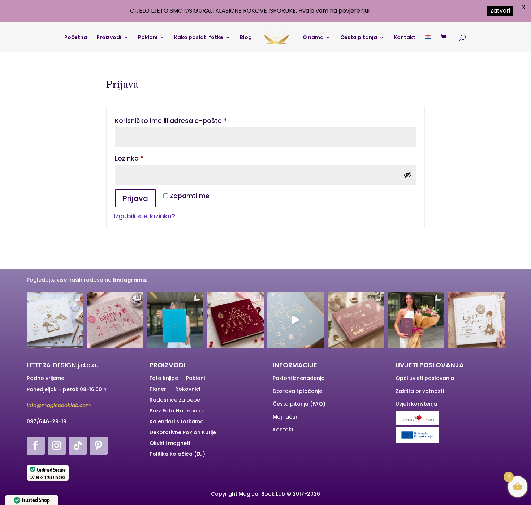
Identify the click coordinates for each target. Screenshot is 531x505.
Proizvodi (108, 38)
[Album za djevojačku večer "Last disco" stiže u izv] (476, 320)
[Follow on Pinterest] (99, 446)
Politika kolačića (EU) (177, 454)
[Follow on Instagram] (57, 446)
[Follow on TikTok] (78, 446)
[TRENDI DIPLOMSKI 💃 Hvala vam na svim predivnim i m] (175, 320)
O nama (313, 38)
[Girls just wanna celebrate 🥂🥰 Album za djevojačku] (235, 320)
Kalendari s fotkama (177, 422)
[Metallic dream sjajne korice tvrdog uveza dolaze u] (295, 320)
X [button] (524, 7)
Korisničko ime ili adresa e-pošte (185, 120)
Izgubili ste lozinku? (144, 216)
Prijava (135, 198)
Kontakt (404, 38)
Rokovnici (187, 389)
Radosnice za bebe (175, 400)
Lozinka (144, 158)
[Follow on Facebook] (36, 446)
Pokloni (147, 38)
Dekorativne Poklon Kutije (183, 433)
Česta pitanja (358, 38)
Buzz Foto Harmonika (177, 411)
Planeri (158, 389)
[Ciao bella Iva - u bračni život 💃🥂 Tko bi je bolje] (55, 320)
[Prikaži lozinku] (407, 175)
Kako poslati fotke (198, 38)
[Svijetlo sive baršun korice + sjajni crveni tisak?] (115, 320)
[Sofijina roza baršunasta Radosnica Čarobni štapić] (356, 320)
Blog (246, 38)
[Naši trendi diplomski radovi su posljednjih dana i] (416, 320)
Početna (75, 38)
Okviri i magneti (170, 444)
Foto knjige (164, 379)
